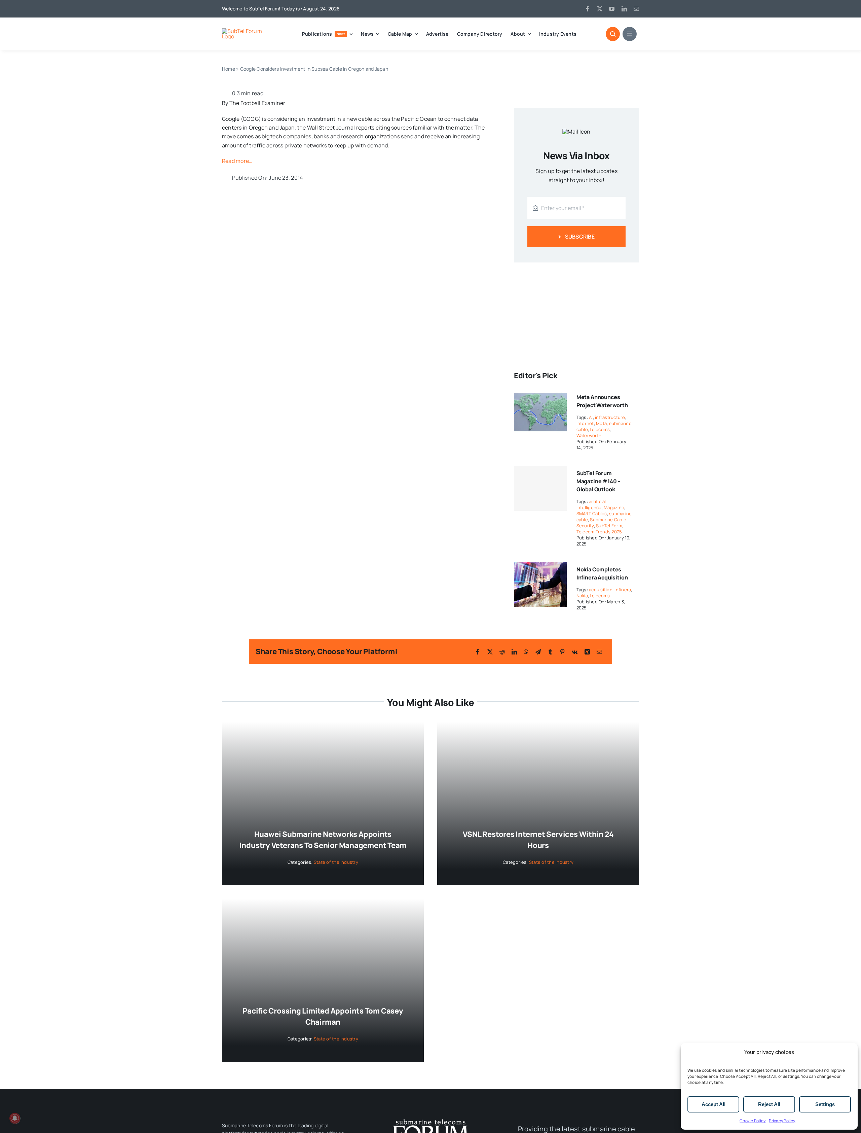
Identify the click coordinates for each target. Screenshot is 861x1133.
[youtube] (611, 8)
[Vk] (574, 651)
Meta (601, 423)
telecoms (600, 429)
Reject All (769, 1104)
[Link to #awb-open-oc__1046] (613, 34)
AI (591, 417)
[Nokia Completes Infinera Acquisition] (540, 566)
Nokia (582, 596)
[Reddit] (502, 651)
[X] (490, 651)
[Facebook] (478, 651)
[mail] (636, 8)
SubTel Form (609, 526)
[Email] (599, 651)
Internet (585, 423)
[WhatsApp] (526, 651)
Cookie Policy (752, 1121)
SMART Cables (591, 513)
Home (228, 69)
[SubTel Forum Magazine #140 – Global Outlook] (540, 488)
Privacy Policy (782, 1121)
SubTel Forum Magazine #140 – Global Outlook (598, 481)
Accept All (713, 1104)
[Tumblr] (550, 651)
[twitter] (599, 8)
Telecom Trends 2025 (599, 532)
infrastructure (610, 417)
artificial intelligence (591, 504)
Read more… (237, 161)
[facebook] (587, 8)
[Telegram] (538, 651)
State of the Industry (336, 862)
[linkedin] (624, 8)
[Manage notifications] (14, 1118)
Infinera (622, 590)
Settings (825, 1104)
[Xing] (587, 651)
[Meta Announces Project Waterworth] (540, 394)
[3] (430, 1118)
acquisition (600, 590)
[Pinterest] (562, 651)
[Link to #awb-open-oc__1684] (630, 34)
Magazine (614, 507)
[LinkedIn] (514, 651)
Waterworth (588, 435)
